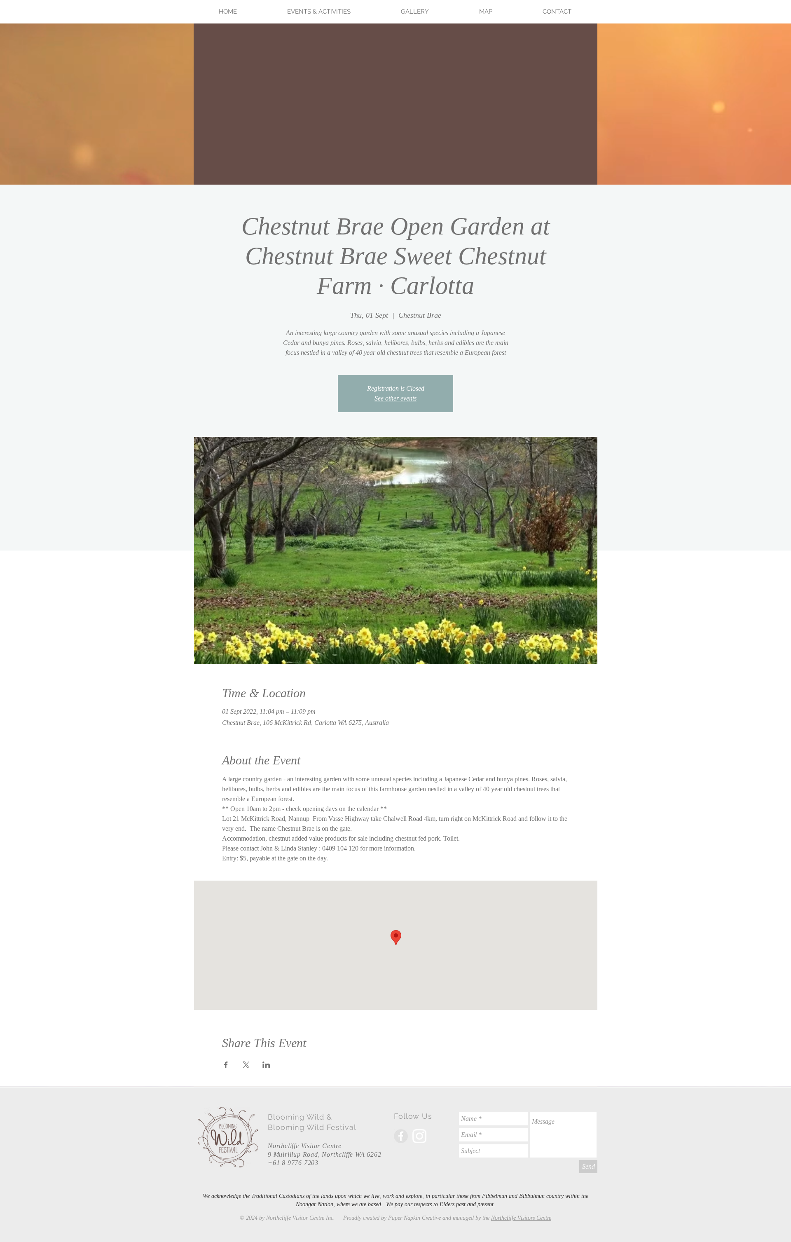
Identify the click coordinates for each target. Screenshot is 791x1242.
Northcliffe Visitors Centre (521, 1218)
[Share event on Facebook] (226, 1065)
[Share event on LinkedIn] (266, 1065)
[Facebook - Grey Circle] (401, 1136)
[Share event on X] (246, 1065)
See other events (395, 398)
